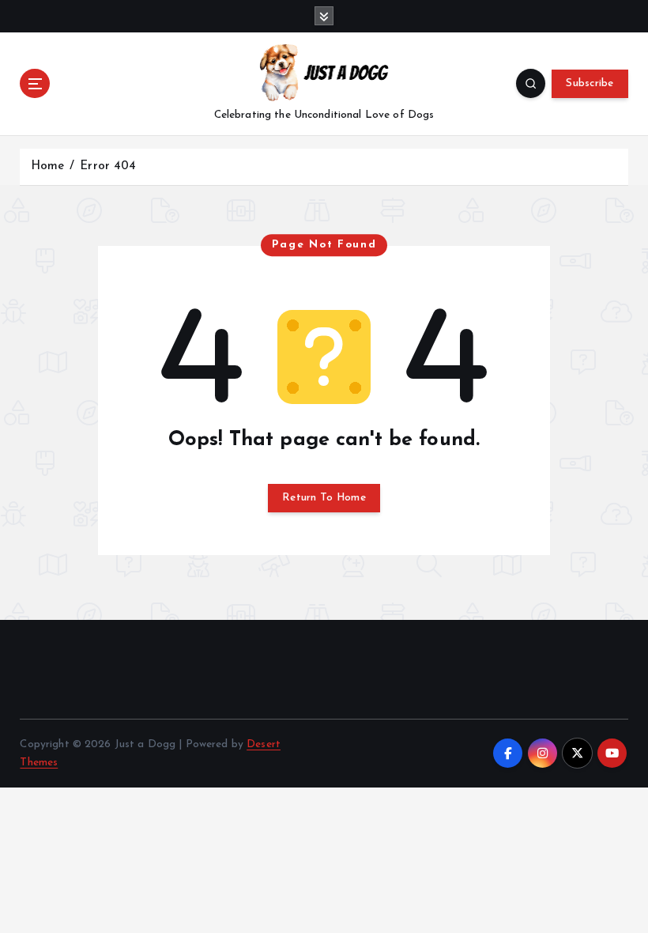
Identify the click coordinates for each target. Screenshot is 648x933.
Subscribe (589, 83)
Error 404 (108, 166)
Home (48, 166)
